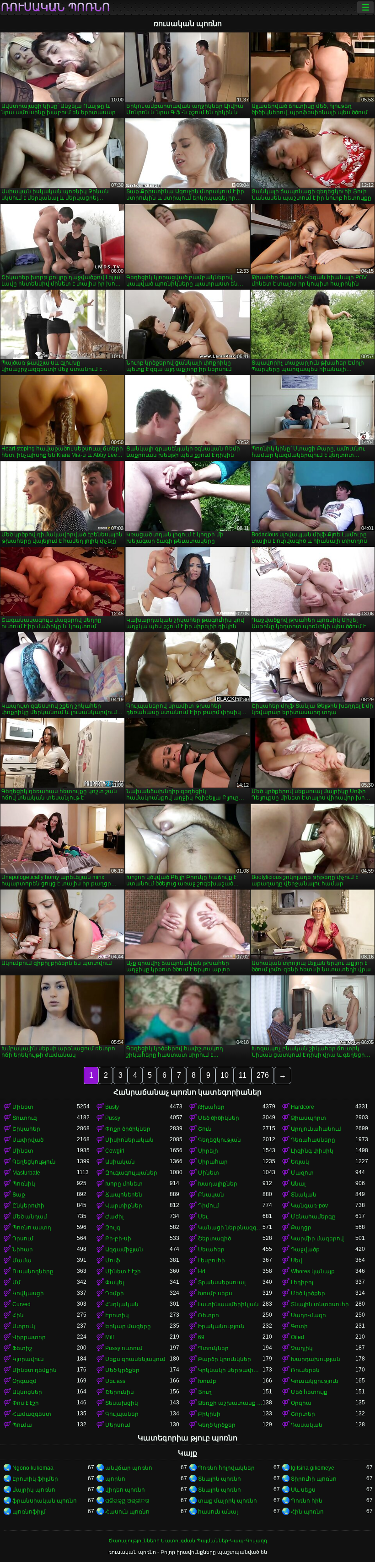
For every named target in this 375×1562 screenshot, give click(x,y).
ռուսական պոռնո (55, 7)
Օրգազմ (24, 1381)
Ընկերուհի (28, 1205)
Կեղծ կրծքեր (217, 1425)
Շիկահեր (26, 1129)
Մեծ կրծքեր (308, 1293)
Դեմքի (114, 1293)
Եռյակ (300, 1162)
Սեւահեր (211, 1249)
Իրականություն (221, 1326)
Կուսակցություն (314, 1381)
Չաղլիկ (302, 1348)
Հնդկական (122, 1304)
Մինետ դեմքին (34, 1370)
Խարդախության (315, 1359)
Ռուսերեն (305, 1370)
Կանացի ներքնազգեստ (230, 1227)
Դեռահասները (313, 1140)
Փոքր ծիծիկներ (127, 1129)
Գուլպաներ (122, 1414)
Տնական (303, 1194)
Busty (112, 1107)
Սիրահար (213, 1162)
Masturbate (26, 1173)
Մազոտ (302, 1173)
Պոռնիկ (23, 1184)
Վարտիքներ (123, 1205)
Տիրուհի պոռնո (314, 1479)
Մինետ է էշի (123, 1271)
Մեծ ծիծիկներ (218, 1118)
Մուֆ (112, 1260)
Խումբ (207, 1381)
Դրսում (22, 1238)
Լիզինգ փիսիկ (312, 1151)
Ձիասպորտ (308, 1118)
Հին (18, 1315)
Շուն (205, 1129)
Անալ (298, 1184)
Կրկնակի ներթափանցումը (230, 1370)
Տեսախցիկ (121, 1403)
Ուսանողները (33, 1271)
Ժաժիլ (114, 1216)
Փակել (114, 1282)
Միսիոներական (129, 1140)
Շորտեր (303, 1414)
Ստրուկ (23, 1326)
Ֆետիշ (22, 1348)
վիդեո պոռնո (125, 1490)
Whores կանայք (313, 1271)
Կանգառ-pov (309, 1205)
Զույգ (112, 1227)
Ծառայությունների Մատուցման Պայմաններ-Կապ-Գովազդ (187, 1540)
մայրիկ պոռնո (33, 1490)
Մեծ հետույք (309, 1392)
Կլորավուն (28, 1359)
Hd (201, 1271)
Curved (21, 1304)
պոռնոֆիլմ (29, 1512)
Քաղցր (301, 1227)
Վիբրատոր (29, 1337)
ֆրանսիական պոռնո (44, 1501)
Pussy (112, 1118)
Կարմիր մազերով (317, 1238)
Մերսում (117, 1425)
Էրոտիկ (117, 1315)
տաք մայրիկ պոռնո (227, 1501)
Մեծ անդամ (29, 1216)
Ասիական (120, 1162)
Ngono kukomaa (33, 1468)
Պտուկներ (213, 1348)
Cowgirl (114, 1151)
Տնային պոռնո (219, 1479)
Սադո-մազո (308, 1315)
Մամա (22, 1260)
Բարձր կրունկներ (224, 1359)
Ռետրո (208, 1315)
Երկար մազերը (128, 1326)
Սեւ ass (115, 1381)
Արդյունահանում (316, 1129)
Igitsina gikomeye (312, 1468)
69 (201, 1337)
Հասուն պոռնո (127, 1512)
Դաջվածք (305, 1249)
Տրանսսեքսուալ (222, 1282)
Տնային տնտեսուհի (320, 1304)
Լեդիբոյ (302, 1282)
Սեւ (203, 1216)
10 (224, 1075)
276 (263, 1075)
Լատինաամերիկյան (228, 1304)
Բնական (211, 1194)
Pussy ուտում (124, 1348)
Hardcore (302, 1107)
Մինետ (22, 1107)
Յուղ (205, 1392)
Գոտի (299, 1326)
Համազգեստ (31, 1414)
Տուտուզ (24, 1118)
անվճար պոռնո (128, 1468)
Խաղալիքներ (217, 1184)
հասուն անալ (218, 1512)
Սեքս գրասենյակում (135, 1359)
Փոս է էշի (25, 1403)
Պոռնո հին (306, 1501)
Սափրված (27, 1140)
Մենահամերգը (313, 1216)
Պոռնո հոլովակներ (226, 1468)
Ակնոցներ (27, 1392)
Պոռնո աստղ (31, 1227)
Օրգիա (301, 1403)
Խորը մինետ (124, 1184)
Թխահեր (211, 1107)
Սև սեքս (303, 1490)
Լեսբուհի (211, 1260)
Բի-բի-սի (118, 1238)
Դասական (306, 1425)
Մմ (16, 1282)
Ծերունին (119, 1392)
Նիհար (22, 1249)
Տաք (18, 1194)
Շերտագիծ (214, 1238)
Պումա (22, 1425)
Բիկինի (209, 1414)
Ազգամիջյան (124, 1249)
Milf (109, 1337)
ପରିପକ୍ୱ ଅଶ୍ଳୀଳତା (127, 1501)
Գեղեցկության (219, 1140)
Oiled (297, 1337)
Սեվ (296, 1260)
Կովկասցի (28, 1293)
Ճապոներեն (123, 1194)
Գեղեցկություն (34, 1162)
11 (242, 1075)
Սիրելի (208, 1151)
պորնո (115, 1479)
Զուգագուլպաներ (131, 1173)
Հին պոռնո (307, 1512)
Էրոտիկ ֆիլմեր (35, 1479)
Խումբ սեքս (215, 1293)
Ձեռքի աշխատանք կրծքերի (230, 1403)
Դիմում (208, 1205)
